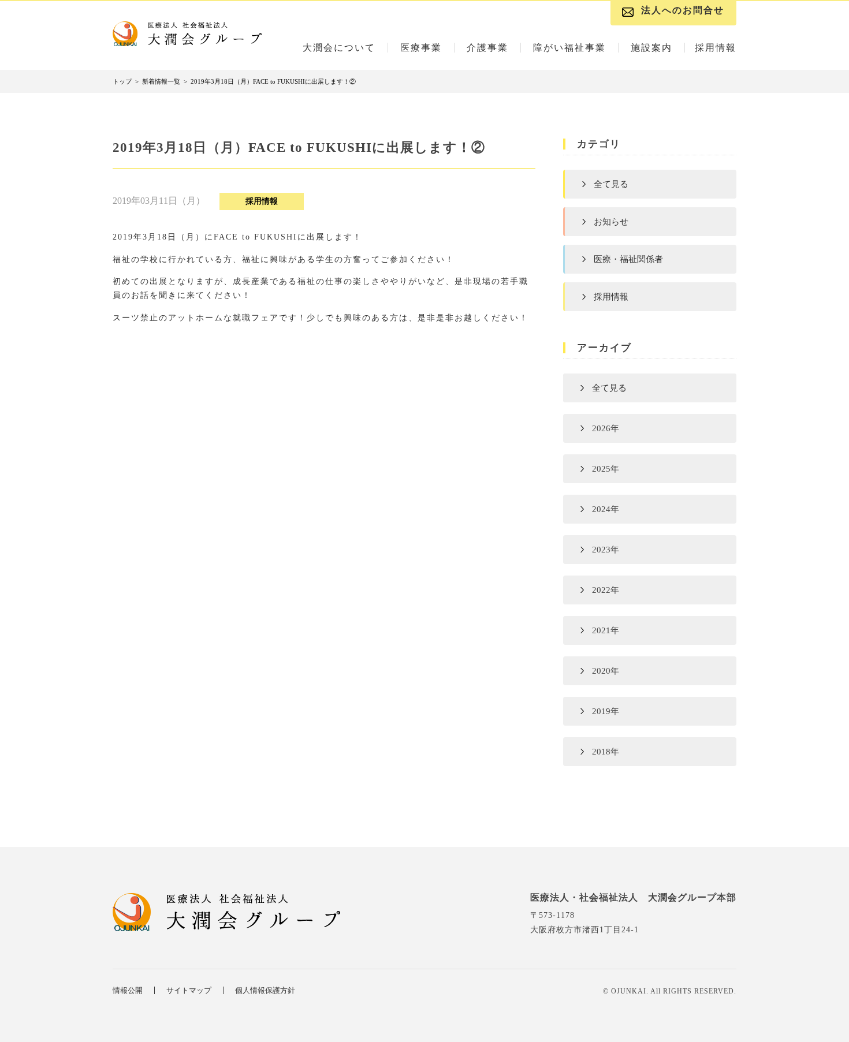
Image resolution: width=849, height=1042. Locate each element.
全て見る (611, 184)
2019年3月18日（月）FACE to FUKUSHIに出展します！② (273, 81)
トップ (122, 81)
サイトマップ (188, 990)
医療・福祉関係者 (628, 259)
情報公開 (128, 990)
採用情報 (611, 296)
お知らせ (611, 221)
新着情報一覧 (161, 81)
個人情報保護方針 (265, 990)
